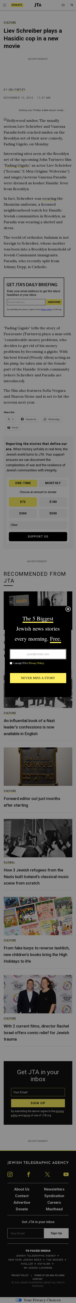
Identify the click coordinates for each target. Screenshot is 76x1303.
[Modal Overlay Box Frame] (38, 651)
